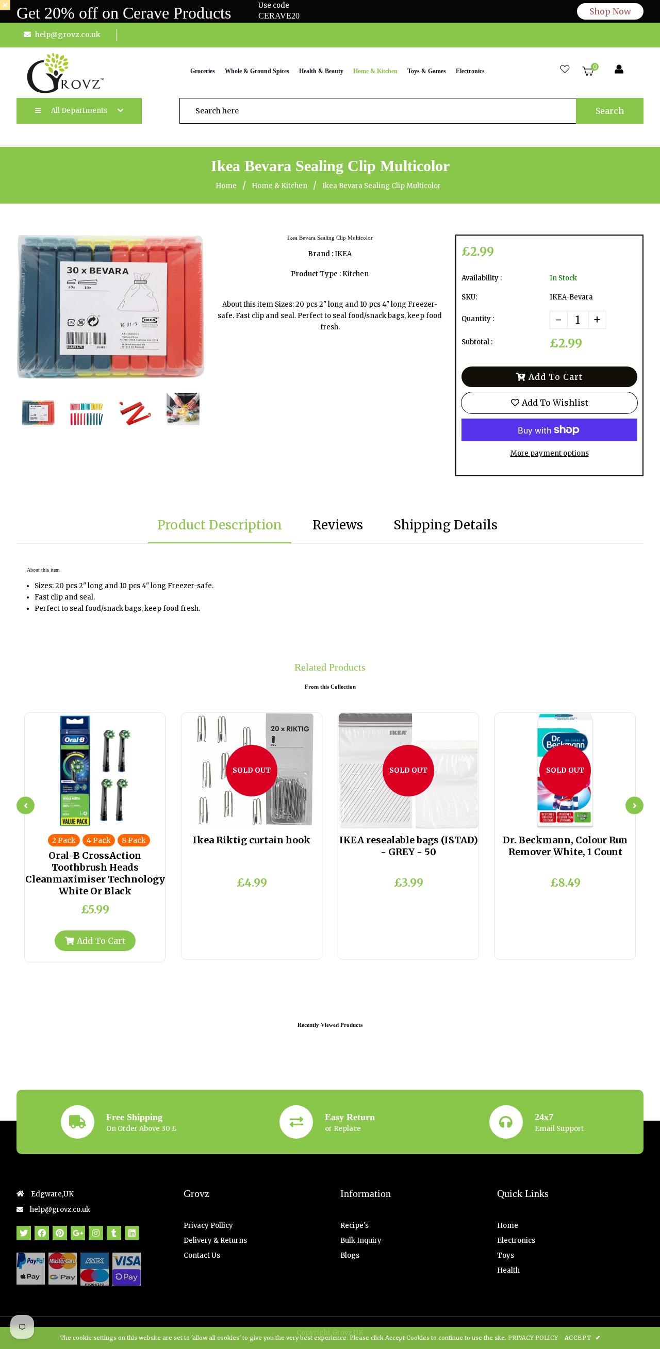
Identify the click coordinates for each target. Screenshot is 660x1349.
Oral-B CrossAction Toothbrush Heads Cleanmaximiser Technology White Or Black (95, 873)
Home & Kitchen (279, 185)
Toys (505, 1255)
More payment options (549, 453)
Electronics (516, 1240)
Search (610, 111)
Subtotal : (476, 342)
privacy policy (533, 1337)
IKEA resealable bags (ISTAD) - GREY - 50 (408, 846)
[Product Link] (103, 818)
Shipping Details (445, 525)
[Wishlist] (564, 69)
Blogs (349, 1255)
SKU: (469, 297)
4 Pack (99, 840)
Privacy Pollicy (208, 1225)
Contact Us (202, 1255)
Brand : (320, 253)
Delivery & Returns (215, 1240)
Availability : (481, 278)
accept (582, 1337)
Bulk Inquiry (361, 1240)
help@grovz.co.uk (68, 34)
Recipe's (354, 1225)
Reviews (337, 525)
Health (508, 1270)
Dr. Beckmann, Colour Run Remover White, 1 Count (565, 846)
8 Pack (134, 840)
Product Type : (316, 274)
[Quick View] (86, 818)
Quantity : (477, 318)
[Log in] (619, 69)
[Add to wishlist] (120, 818)
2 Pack (64, 840)
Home (226, 185)
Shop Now (610, 11)
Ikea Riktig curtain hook (251, 840)
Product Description (219, 525)
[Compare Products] (69, 818)
